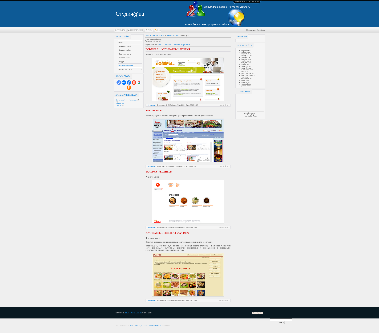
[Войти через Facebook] (129, 82)
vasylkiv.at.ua (246, 63)
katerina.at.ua (246, 59)
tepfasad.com (246, 84)
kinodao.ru (135, 326)
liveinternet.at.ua (247, 70)
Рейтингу (176, 45)
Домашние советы (120, 104)
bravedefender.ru (133, 313)
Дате (160, 45)
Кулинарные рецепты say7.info (167, 233)
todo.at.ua (245, 64)
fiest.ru (144, 326)
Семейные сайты (172, 35)
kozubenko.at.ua (247, 73)
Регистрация (136, 30)
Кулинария (133, 100)
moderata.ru (155, 326)
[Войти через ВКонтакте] (124, 82)
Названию (167, 45)
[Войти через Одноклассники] (129, 88)
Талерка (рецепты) (159, 171)
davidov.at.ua (246, 50)
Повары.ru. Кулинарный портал (168, 49)
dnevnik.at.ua (246, 68)
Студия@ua (130, 13)
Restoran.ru (154, 110)
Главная (121, 30)
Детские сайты (121, 100)
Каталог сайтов (158, 35)
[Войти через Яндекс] (134, 82)
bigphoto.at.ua (246, 54)
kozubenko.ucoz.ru (248, 75)
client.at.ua (245, 80)
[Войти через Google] (139, 82)
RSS (159, 30)
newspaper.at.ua (247, 55)
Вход (150, 30)
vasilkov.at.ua (246, 61)
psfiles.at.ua (245, 52)
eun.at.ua (244, 77)
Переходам (185, 45)
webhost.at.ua (246, 79)
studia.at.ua (245, 57)
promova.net (245, 86)
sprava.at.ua (245, 66)
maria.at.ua (245, 82)
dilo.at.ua (244, 71)
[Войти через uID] (119, 82)
